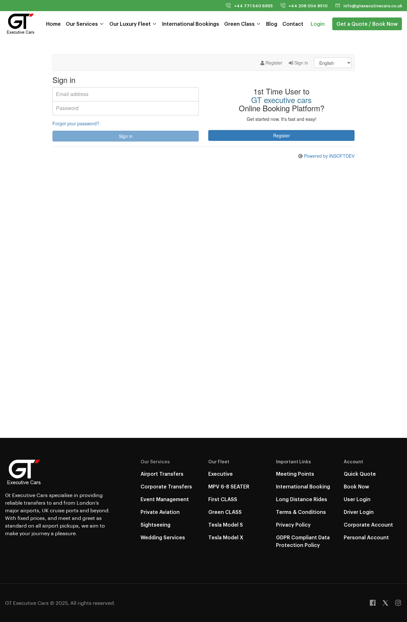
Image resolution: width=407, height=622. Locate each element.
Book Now (356, 486)
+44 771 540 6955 (253, 5)
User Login (357, 499)
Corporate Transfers (166, 486)
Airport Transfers (162, 474)
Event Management (165, 499)
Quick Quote (360, 474)
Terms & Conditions (301, 512)
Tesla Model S (225, 525)
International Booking (303, 486)
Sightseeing (155, 525)
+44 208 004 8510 (308, 5)
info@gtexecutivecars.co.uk (372, 5)
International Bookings (190, 24)
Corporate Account (368, 525)
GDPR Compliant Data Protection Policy (303, 541)
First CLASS (222, 499)
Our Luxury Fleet (130, 24)
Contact (292, 24)
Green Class (239, 24)
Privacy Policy (293, 525)
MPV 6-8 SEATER (228, 486)
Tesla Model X (225, 537)
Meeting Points (295, 474)
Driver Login (359, 512)
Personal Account (366, 537)
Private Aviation (160, 512)
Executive (220, 474)
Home (53, 24)
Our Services (82, 24)
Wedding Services (163, 537)
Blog (271, 24)
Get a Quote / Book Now (367, 24)
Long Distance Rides (301, 499)
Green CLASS (225, 512)
